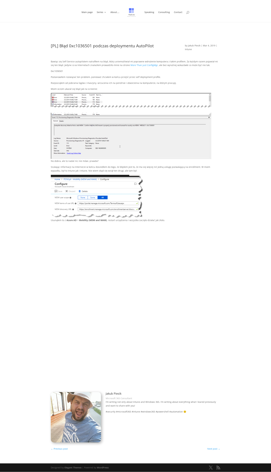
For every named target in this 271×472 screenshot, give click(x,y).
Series (100, 12)
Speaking (149, 12)
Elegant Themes (73, 467)
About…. (114, 12)
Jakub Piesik (194, 45)
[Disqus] (135, 266)
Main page (87, 12)
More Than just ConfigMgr (144, 65)
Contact (178, 12)
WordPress (103, 467)
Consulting (164, 12)
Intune (188, 49)
